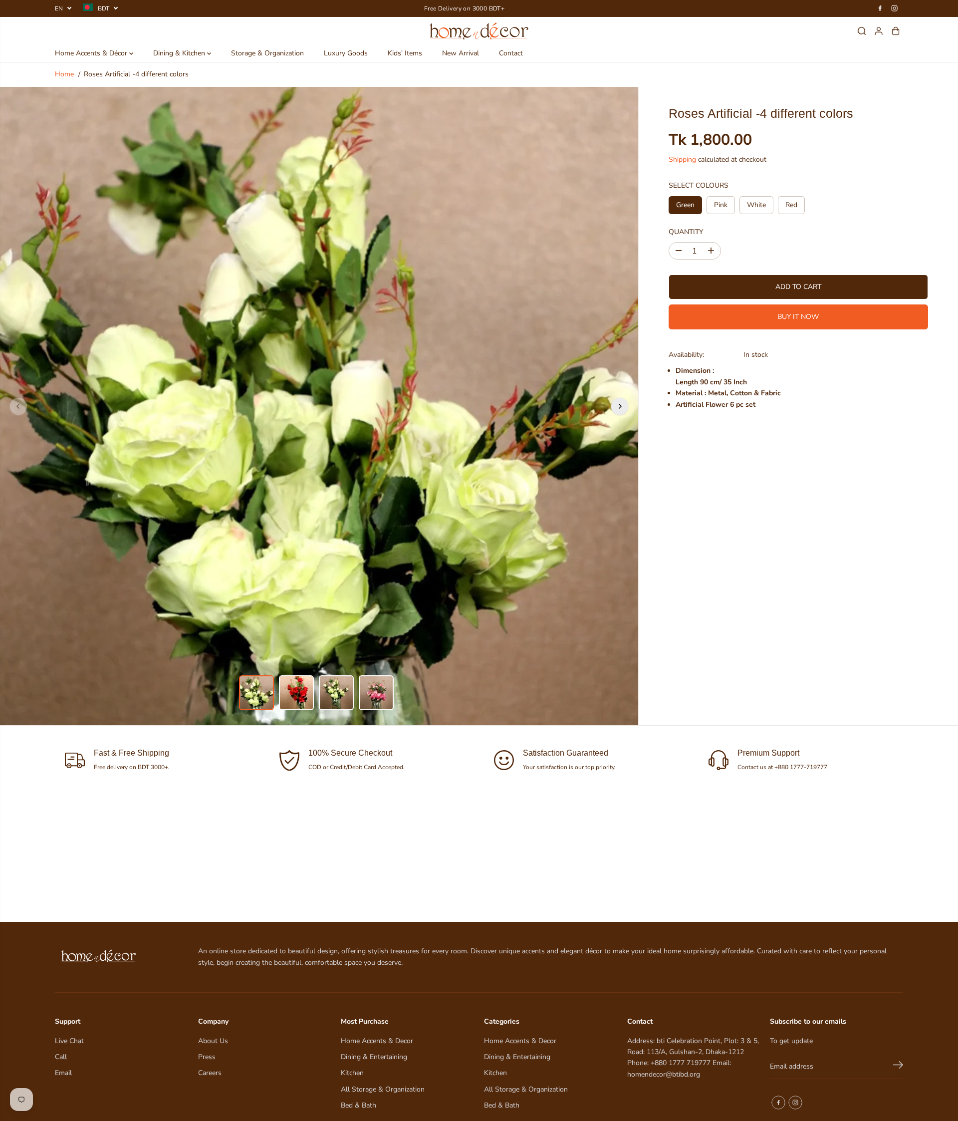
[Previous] (18, 406)
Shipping (682, 159)
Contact (511, 53)
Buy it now (798, 316)
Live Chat (69, 1041)
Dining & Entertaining (374, 1057)
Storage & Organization (267, 53)
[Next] (619, 406)
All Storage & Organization (383, 1089)
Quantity (686, 231)
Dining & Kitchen (180, 53)
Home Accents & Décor (92, 53)
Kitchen (352, 1073)
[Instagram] (895, 8)
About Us (213, 1041)
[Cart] (895, 30)
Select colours (698, 185)
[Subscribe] (898, 1066)
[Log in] (878, 30)
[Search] (861, 30)
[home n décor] (479, 31)
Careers (210, 1073)
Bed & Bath (358, 1105)
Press (207, 1057)
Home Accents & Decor (377, 1041)
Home (64, 74)
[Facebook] (880, 8)
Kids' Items (405, 53)
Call (61, 1057)
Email (63, 1073)
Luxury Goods (346, 53)
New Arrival (460, 53)
